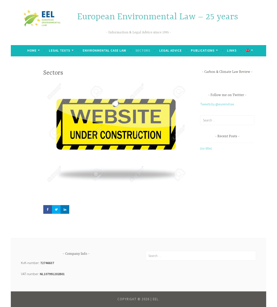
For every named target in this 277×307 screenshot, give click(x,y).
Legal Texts (59, 50)
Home (32, 50)
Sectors (142, 50)
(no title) (206, 148)
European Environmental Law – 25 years (157, 17)
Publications (202, 50)
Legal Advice (170, 50)
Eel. (156, 299)
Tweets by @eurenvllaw (217, 104)
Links (232, 50)
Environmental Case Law (104, 50)
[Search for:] (227, 120)
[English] (249, 50)
